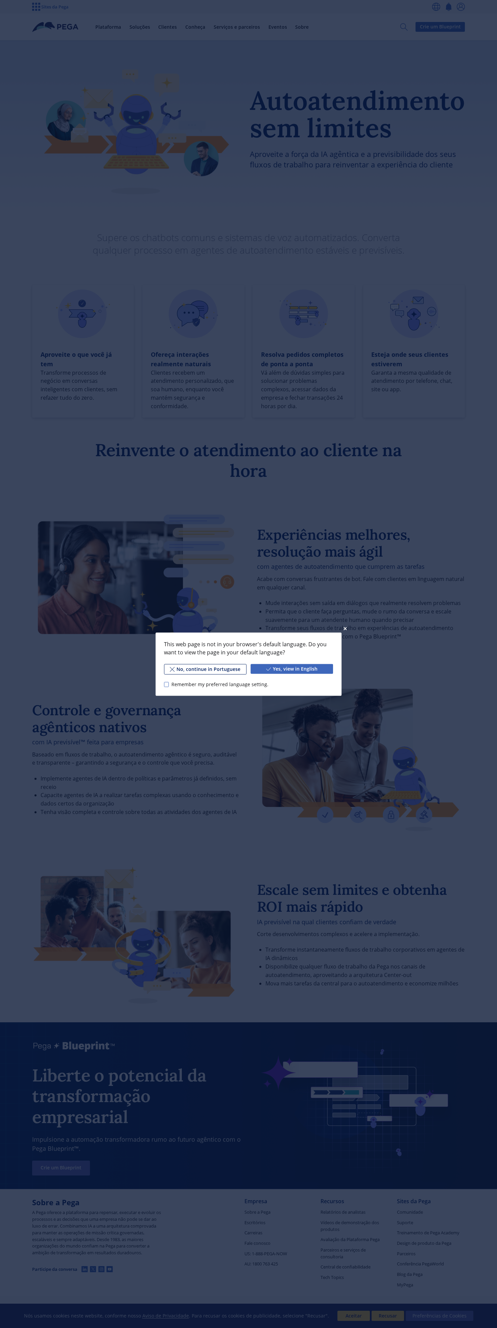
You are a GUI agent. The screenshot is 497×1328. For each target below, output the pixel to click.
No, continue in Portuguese (208, 669)
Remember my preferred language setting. (219, 684)
